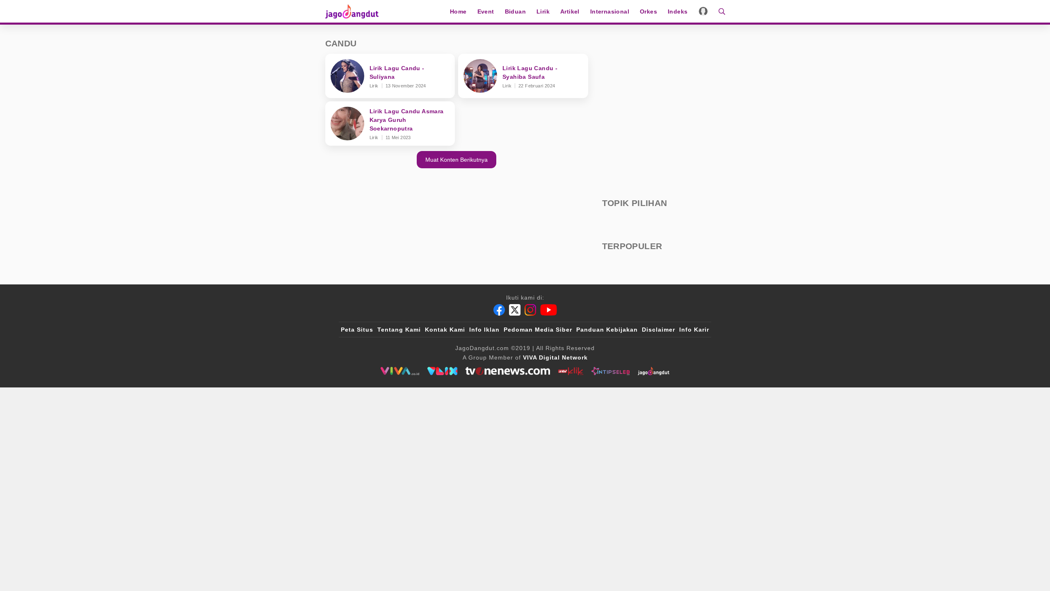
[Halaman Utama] (354, 11)
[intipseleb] (610, 371)
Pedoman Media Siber (538, 329)
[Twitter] (514, 310)
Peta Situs (357, 329)
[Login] (703, 11)
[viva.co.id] (400, 371)
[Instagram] (530, 310)
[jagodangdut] (653, 371)
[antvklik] (570, 371)
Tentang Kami (399, 329)
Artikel (570, 11)
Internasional (609, 11)
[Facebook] (499, 310)
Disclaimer (658, 329)
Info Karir (694, 329)
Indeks (677, 11)
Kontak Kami (445, 329)
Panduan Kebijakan (607, 329)
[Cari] (719, 11)
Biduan (515, 11)
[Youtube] (548, 310)
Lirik (543, 11)
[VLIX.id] (442, 371)
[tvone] (508, 371)
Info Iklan (484, 329)
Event (485, 11)
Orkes (648, 11)
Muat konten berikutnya (456, 159)
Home (458, 11)
